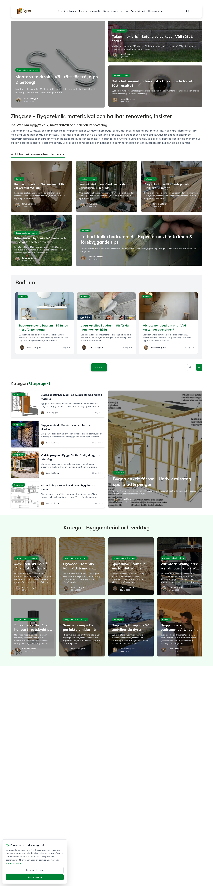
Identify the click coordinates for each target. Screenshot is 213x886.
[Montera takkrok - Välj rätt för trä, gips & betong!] (58, 64)
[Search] (187, 11)
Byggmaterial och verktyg (115, 11)
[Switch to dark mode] (194, 11)
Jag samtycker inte (34, 870)
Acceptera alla (35, 877)
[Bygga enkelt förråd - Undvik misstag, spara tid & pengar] (155, 449)
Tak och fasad (138, 11)
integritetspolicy (13, 863)
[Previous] (190, 367)
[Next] (199, 367)
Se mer (99, 367)
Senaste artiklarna (67, 11)
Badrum (83, 11)
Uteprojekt (95, 11)
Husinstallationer (156, 11)
